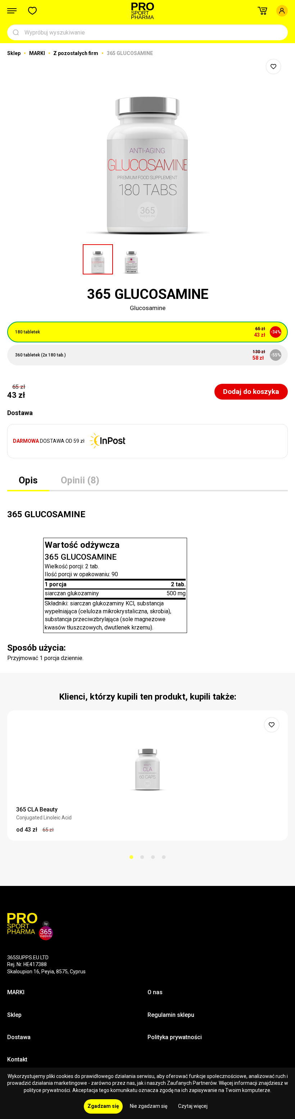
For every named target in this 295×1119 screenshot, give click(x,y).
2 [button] (142, 857)
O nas (155, 992)
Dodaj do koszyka (251, 391)
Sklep (14, 53)
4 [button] (163, 857)
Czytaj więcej (193, 1106)
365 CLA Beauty (37, 809)
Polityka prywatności (175, 1037)
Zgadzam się (103, 1106)
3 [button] (152, 857)
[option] (147, 147)
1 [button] (131, 857)
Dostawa (19, 1037)
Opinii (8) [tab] (80, 480)
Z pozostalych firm (76, 53)
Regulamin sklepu (171, 1014)
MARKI (37, 53)
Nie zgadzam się (148, 1106)
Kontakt (17, 1059)
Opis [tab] (28, 480)
